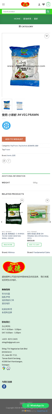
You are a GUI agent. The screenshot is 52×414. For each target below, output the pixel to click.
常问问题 (6, 293)
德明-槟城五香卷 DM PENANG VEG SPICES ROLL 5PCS (38, 236)
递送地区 (6, 303)
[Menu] (3, 4)
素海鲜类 (27, 18)
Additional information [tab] (13, 176)
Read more (8, 244)
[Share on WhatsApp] (4, 161)
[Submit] (48, 11)
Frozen (7, 150)
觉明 (13, 155)
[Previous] (6, 65)
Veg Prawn (14, 146)
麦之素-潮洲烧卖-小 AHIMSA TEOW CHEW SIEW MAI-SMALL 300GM (13, 236)
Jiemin (9, 155)
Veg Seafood (23, 146)
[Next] (46, 65)
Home (17, 18)
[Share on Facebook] (9, 161)
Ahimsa (11, 252)
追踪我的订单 (8, 300)
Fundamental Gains (41, 252)
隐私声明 (6, 297)
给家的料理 (7, 309)
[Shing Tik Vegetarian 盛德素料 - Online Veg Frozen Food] (25, 4)
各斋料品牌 (7, 312)
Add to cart (34, 244)
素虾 (36, 18)
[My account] (39, 4)
